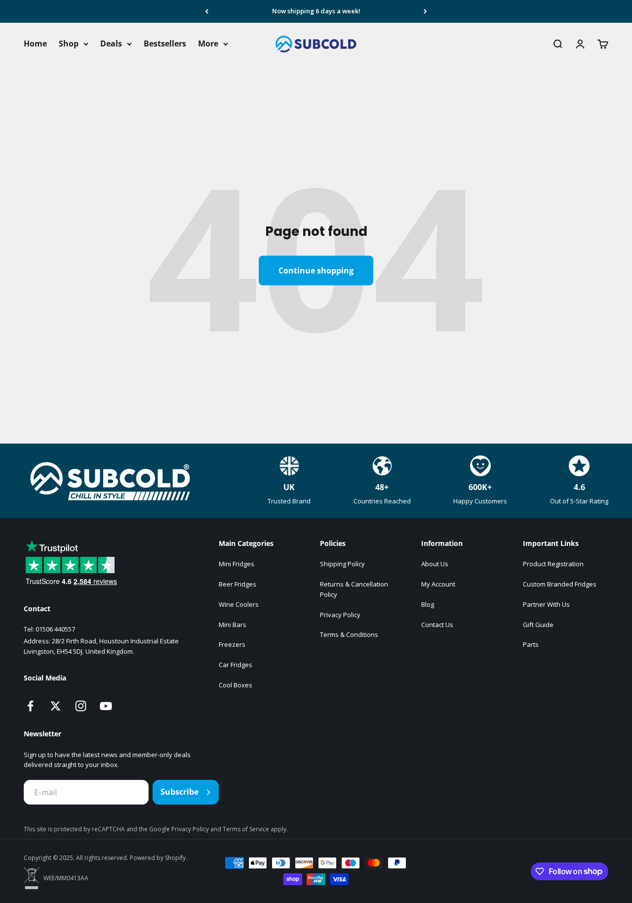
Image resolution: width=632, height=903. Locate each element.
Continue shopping (316, 270)
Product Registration (553, 563)
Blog (427, 604)
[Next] (425, 11)
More (208, 43)
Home (35, 43)
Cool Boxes (235, 684)
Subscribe (179, 791)
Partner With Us (546, 604)
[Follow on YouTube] (106, 706)
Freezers (232, 644)
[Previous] (206, 11)
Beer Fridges (237, 584)
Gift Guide (538, 624)
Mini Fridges (236, 563)
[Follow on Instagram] (80, 706)
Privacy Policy (340, 614)
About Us (434, 563)
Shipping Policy (342, 563)
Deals (111, 43)
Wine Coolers (239, 604)
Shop (69, 43)
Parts (531, 644)
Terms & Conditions (349, 634)
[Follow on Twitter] (55, 706)
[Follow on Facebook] (30, 706)
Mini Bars (232, 624)
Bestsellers (165, 43)
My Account (438, 584)
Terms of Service (247, 829)
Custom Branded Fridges (559, 584)
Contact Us (437, 624)
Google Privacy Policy (179, 829)
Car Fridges (235, 664)
